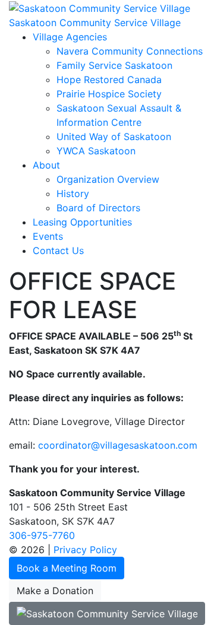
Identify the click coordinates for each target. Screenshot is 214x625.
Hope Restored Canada (109, 79)
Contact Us (58, 250)
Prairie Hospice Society (109, 94)
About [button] (46, 165)
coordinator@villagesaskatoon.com (117, 445)
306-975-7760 (42, 535)
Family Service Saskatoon (114, 65)
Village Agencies (70, 37)
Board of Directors (98, 208)
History (72, 193)
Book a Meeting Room (67, 568)
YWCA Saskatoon (96, 151)
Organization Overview (107, 179)
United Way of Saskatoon (113, 136)
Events (48, 236)
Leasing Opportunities (82, 222)
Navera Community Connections (129, 51)
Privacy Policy (85, 550)
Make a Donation (55, 591)
